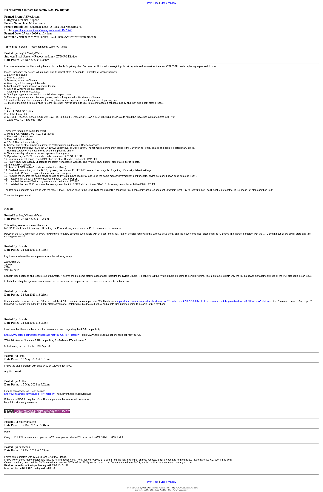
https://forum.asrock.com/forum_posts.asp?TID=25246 (42, 30)
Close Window (168, 2)
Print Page (153, 2)
